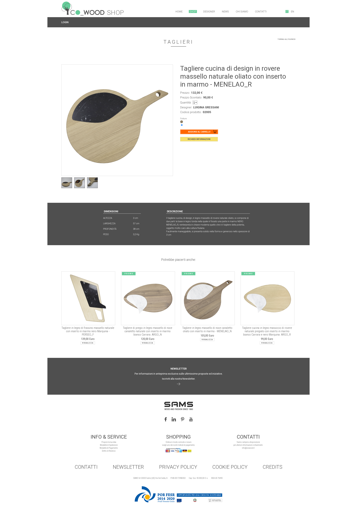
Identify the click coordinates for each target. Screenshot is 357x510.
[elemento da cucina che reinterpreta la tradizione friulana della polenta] (79, 182)
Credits (272, 467)
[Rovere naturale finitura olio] (181, 121)
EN (292, 11)
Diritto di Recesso (109, 451)
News (225, 11)
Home (179, 11)
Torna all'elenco (287, 39)
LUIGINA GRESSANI (206, 107)
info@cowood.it (248, 448)
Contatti (261, 11)
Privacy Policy (178, 467)
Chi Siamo (242, 11)
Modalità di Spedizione (109, 445)
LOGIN (64, 22)
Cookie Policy (230, 467)
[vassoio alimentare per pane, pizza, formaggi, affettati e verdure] (92, 182)
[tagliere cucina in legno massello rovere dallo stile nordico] (66, 182)
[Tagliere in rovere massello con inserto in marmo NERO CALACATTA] (117, 120)
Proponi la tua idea (109, 442)
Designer (209, 11)
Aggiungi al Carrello (199, 132)
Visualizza (87, 343)
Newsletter (128, 467)
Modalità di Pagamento (109, 448)
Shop (193, 11)
